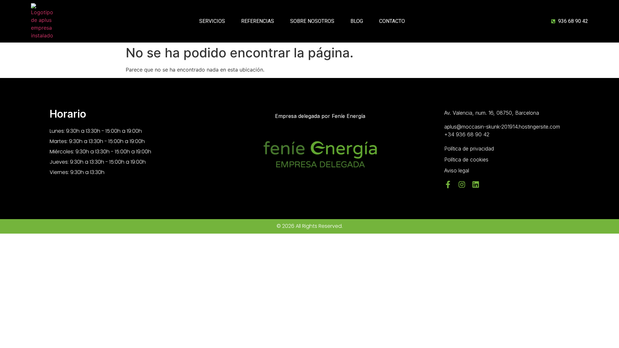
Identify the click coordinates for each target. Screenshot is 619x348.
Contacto (392, 21)
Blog (356, 21)
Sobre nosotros (312, 21)
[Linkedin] (475, 184)
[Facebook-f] (448, 184)
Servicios (212, 21)
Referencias (257, 21)
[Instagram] (462, 184)
